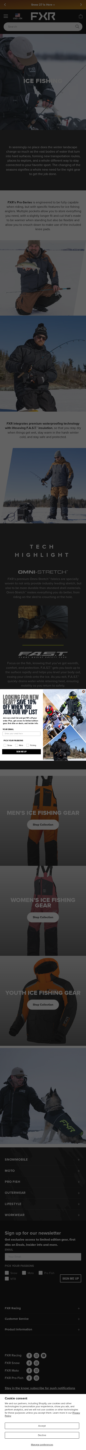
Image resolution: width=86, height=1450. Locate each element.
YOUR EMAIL (8, 729)
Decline (42, 1435)
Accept (42, 1426)
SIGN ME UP (21, 751)
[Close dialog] (83, 691)
